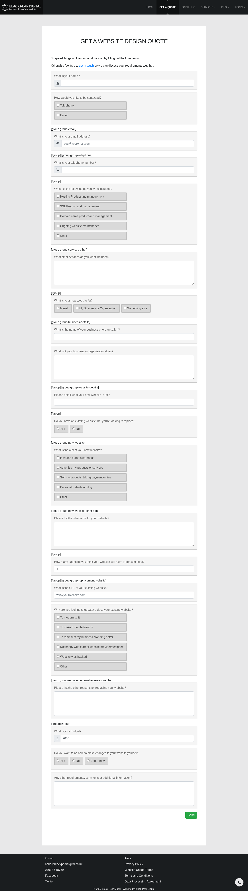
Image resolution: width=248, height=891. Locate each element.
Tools (239, 7)
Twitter (49, 881)
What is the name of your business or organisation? (87, 329)
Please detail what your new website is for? (82, 394)
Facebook (51, 875)
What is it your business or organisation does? (83, 351)
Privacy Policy (134, 864)
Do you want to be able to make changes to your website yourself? (96, 753)
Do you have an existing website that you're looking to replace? (94, 421)
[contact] (239, 882)
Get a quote (167, 7)
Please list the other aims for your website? (81, 518)
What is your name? (67, 75)
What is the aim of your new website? (78, 450)
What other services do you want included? (81, 257)
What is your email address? (72, 136)
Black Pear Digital (144, 889)
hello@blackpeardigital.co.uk (63, 864)
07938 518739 (54, 869)
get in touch (86, 65)
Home (150, 7)
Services (207, 7)
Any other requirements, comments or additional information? (93, 777)
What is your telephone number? (75, 162)
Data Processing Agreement (143, 881)
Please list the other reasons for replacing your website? (90, 687)
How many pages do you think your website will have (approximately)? (99, 561)
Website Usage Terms (139, 869)
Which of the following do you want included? (83, 188)
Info (224, 7)
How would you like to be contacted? (77, 97)
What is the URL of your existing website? (80, 587)
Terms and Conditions (139, 875)
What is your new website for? (73, 300)
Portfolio (188, 7)
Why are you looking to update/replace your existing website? (93, 609)
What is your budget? (67, 731)
